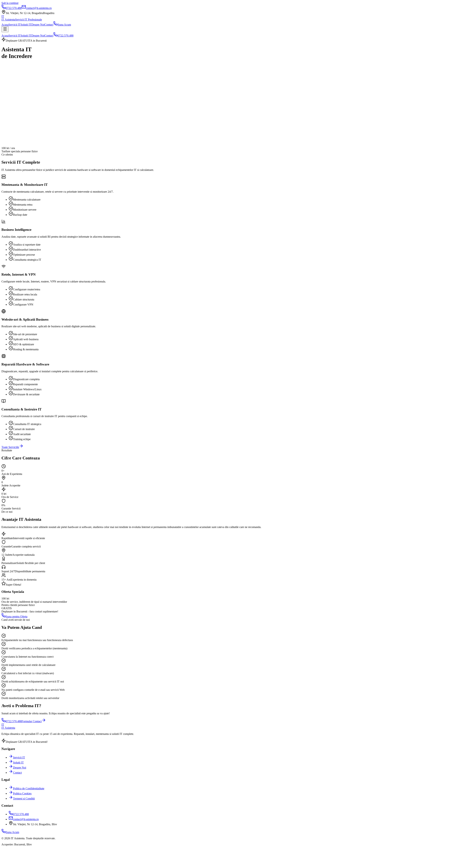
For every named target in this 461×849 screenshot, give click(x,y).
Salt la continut (9, 3)
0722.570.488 (65, 35)
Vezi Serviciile (34, 72)
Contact (48, 24)
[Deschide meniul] (5, 29)
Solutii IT (26, 24)
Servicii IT (14, 24)
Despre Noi (37, 24)
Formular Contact (32, 721)
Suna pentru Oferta (16, 616)
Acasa (4, 24)
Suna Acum (64, 24)
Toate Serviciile (10, 447)
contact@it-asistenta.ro (26, 819)
